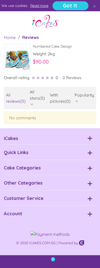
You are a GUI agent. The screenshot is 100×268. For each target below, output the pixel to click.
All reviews (16, 98)
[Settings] (91, 21)
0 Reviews (72, 77)
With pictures (60, 98)
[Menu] (9, 21)
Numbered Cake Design (52, 46)
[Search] (81, 21)
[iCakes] (45, 21)
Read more (39, 5)
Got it (70, 5)
